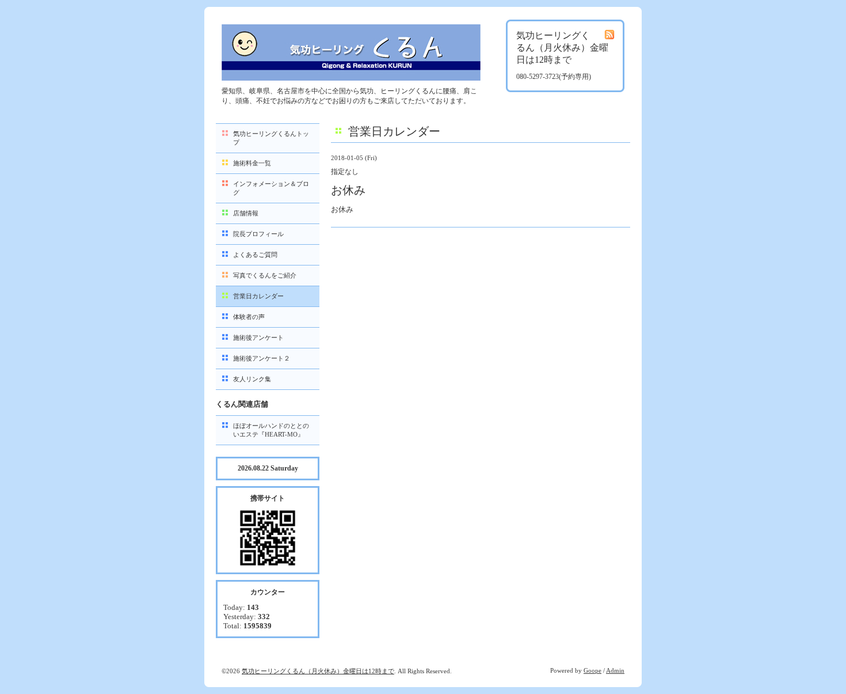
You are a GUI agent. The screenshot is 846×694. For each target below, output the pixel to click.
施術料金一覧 (252, 163)
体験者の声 (249, 316)
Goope (592, 670)
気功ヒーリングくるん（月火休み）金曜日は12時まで (318, 671)
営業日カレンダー (258, 296)
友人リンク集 (252, 379)
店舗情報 (245, 213)
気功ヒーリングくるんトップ (271, 138)
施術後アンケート (258, 337)
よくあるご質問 (255, 254)
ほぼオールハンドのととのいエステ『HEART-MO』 (271, 430)
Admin (615, 670)
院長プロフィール (258, 233)
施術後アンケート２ (261, 358)
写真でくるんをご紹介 (264, 275)
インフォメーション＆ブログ (271, 188)
